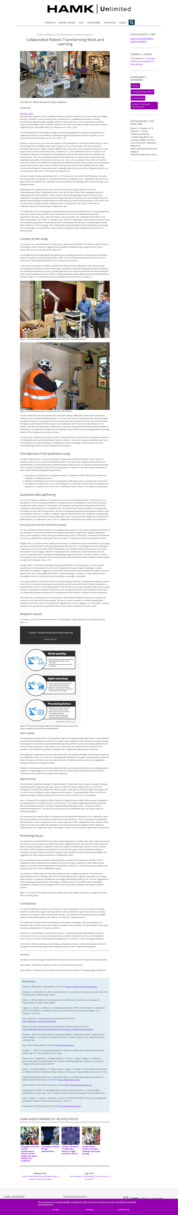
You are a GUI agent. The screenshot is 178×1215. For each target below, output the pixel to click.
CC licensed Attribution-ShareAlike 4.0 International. (142, 61)
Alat (81, 22)
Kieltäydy (89, 1209)
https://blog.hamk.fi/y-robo (69, 1080)
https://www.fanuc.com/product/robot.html (39, 1021)
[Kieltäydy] (175, 1207)
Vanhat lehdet (67, 22)
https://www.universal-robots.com (78, 1085)
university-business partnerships (141, 105)
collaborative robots (142, 92)
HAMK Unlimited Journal (48, 34)
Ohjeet (123, 22)
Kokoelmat (94, 22)
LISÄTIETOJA (124, 1209)
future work (138, 98)
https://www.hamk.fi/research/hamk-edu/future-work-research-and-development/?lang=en (57, 1029)
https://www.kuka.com (65, 1045)
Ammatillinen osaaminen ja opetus (76, 34)
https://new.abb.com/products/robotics (81, 987)
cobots (135, 86)
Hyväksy (56, 1209)
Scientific (50, 22)
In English (110, 22)
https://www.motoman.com (70, 1106)
